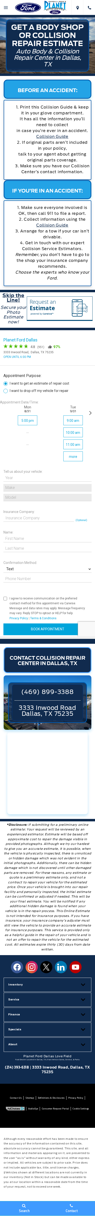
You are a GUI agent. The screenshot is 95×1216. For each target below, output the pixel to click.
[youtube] (75, 967)
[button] (47, 985)
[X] (46, 967)
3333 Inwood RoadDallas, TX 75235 (47, 710)
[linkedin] (61, 967)
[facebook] (17, 967)
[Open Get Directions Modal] (77, 7)
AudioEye (33, 1108)
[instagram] (32, 967)
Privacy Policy (75, 1097)
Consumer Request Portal (55, 1108)
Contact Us (16, 1097)
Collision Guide (52, 225)
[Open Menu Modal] (6, 7)
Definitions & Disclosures (51, 1097)
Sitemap (30, 1097)
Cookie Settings (81, 1108)
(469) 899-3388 (47, 691)
